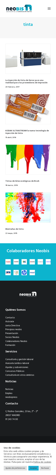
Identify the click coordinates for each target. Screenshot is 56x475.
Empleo (8, 393)
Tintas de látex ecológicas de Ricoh (22, 181)
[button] (49, 8)
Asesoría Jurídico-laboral (17, 363)
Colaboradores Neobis (16, 341)
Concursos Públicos (14, 371)
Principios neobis (13, 329)
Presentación (11, 333)
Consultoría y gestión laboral (19, 359)
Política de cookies (42, 462)
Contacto (10, 318)
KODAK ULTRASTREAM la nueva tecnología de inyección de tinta (27, 132)
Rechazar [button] (45, 468)
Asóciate (9, 321)
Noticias (9, 389)
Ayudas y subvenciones (16, 367)
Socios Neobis (12, 337)
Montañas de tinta (14, 229)
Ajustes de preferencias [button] (15, 468)
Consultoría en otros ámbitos (19, 375)
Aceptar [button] (33, 468)
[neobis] (19, 8)
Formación (10, 345)
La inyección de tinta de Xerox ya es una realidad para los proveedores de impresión (26, 82)
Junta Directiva (12, 325)
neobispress (11, 397)
